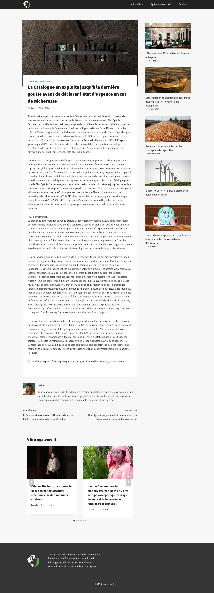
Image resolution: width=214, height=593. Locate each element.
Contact (183, 4)
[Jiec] (27, 4)
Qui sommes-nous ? (161, 4)
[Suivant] (128, 482)
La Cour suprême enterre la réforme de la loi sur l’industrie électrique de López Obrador (48, 415)
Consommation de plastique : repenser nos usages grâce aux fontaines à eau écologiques (167, 101)
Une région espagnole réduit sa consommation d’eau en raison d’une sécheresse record (112, 415)
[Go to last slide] (31, 482)
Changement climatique (39, 81)
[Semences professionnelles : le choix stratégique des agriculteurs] (168, 129)
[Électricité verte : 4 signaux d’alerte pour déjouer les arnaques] (168, 173)
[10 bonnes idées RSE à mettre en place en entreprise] (168, 36)
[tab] (74, 520)
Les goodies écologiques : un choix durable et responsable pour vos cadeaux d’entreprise (167, 239)
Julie (41, 385)
